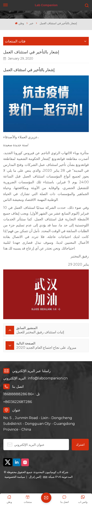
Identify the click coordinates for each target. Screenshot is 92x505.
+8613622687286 (17, 402)
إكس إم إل (34, 476)
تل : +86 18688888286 (21, 394)
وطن (21, 23)
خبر (31, 23)
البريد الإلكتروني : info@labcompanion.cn (35, 378)
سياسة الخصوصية (14, 476)
